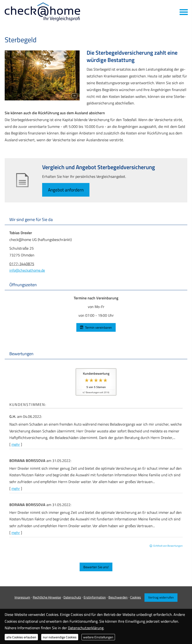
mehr (15, 444)
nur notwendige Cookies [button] (60, 637)
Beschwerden (118, 597)
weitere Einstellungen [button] (98, 637)
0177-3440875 (21, 264)
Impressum (22, 597)
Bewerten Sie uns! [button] (96, 566)
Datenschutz (72, 597)
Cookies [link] (135, 597)
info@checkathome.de (27, 270)
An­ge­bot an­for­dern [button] (66, 189)
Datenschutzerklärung (85, 628)
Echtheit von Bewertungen (168, 546)
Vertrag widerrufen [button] (161, 597)
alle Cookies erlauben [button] (21, 637)
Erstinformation (95, 597)
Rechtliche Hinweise (47, 597)
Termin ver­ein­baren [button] (98, 327)
